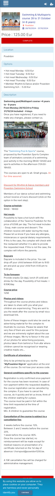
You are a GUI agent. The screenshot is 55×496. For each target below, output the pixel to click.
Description (10, 94)
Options (8, 63)
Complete (27, 41)
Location (8, 49)
